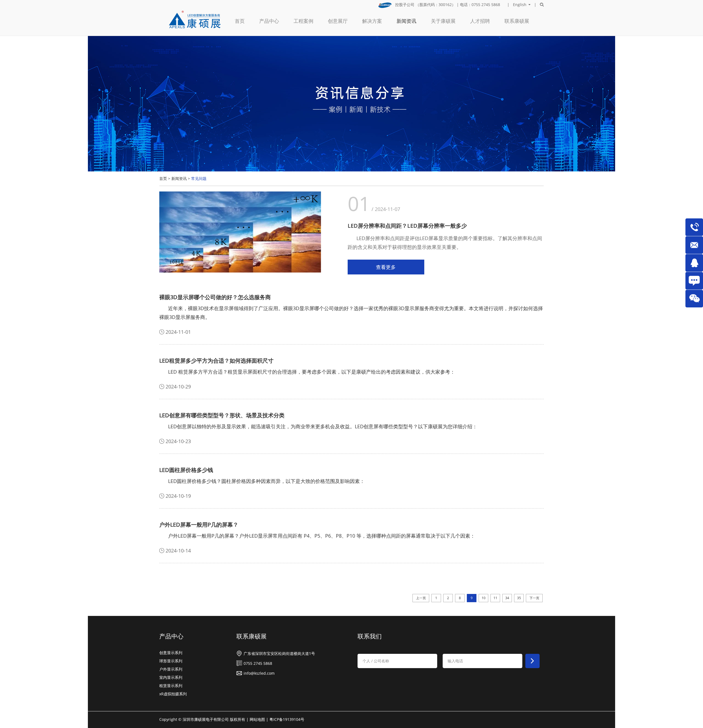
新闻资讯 (406, 21)
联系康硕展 (516, 21)
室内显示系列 (170, 677)
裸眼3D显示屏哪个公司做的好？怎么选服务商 (215, 297)
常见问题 (199, 178)
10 (484, 598)
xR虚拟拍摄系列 (173, 693)
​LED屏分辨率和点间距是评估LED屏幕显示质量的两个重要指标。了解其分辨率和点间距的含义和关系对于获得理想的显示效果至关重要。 (445, 242)
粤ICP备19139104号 (286, 719)
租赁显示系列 (170, 685)
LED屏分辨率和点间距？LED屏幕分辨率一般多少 (407, 225)
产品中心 (269, 21)
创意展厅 (338, 21)
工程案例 (303, 21)
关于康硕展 (443, 21)
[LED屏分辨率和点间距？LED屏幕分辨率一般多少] (240, 232)
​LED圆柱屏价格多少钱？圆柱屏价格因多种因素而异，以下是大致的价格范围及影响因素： (266, 481)
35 (519, 598)
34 (507, 598)
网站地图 (257, 719)
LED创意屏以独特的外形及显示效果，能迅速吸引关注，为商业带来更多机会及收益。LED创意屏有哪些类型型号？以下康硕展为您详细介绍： (322, 426)
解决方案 (372, 21)
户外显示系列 (170, 669)
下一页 (534, 598)
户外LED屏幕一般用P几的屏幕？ (198, 524)
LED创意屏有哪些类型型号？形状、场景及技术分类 (221, 415)
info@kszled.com (259, 673)
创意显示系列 (170, 652)
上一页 (421, 598)
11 (495, 598)
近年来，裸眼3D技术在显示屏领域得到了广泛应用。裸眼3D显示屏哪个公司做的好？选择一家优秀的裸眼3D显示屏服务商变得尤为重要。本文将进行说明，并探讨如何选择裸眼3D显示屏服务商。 (351, 312)
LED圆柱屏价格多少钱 (186, 470)
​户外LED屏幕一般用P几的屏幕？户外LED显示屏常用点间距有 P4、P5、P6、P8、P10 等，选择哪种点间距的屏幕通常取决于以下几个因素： (321, 535)
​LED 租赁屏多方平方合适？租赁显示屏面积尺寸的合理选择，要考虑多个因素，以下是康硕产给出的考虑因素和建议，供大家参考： (311, 371)
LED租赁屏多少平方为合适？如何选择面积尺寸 (216, 360)
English (519, 4)
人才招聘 (480, 21)
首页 (240, 21)
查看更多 (386, 267)
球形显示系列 (170, 660)
